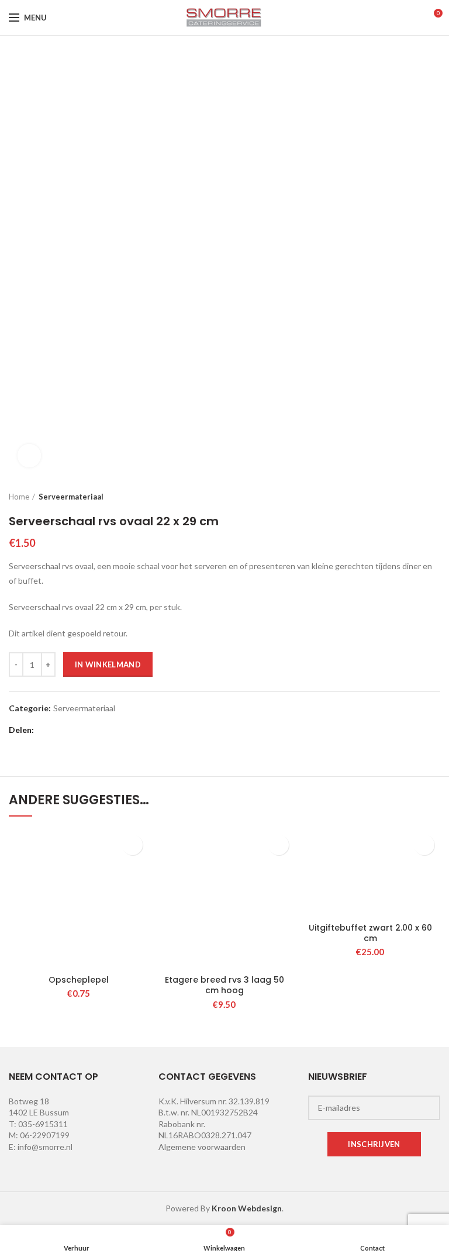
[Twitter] (60, 730)
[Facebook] (46, 730)
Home (19, 496)
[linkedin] (104, 730)
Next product (434, 496)
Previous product (411, 496)
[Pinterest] (89, 730)
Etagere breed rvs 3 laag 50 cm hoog (224, 985)
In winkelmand (108, 664)
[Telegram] (133, 730)
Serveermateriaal (71, 496)
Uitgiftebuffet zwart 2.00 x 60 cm (370, 932)
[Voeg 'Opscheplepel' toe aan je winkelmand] (132, 845)
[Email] (75, 730)
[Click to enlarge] (29, 455)
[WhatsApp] (119, 730)
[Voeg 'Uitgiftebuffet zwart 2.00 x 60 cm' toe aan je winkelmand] (424, 845)
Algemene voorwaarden (202, 1147)
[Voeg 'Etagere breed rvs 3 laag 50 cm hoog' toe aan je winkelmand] (278, 845)
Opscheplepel (79, 979)
